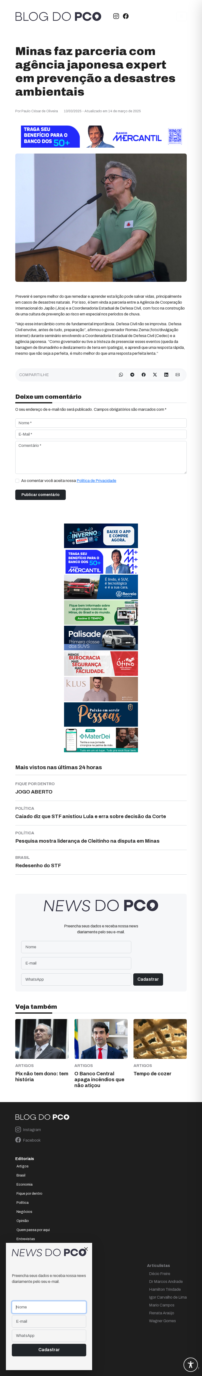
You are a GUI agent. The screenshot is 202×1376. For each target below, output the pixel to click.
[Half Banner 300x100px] (101, 561)
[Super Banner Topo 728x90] (101, 136)
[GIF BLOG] (101, 663)
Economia (25, 1184)
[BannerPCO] (101, 689)
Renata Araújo (161, 1313)
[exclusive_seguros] (101, 714)
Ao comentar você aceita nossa (68, 481)
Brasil (21, 1175)
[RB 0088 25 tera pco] (101, 587)
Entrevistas (26, 1239)
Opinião (23, 1221)
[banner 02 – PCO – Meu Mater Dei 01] (101, 740)
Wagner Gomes (162, 1321)
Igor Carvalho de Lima (168, 1297)
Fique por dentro (29, 1193)
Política (23, 1203)
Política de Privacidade (96, 481)
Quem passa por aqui (33, 1230)
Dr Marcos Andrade (166, 1281)
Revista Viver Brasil (32, 1248)
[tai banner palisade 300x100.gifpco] (101, 638)
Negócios (24, 1212)
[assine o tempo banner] (101, 612)
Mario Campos (161, 1305)
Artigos (23, 1166)
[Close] (86, 1249)
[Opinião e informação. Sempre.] (58, 16)
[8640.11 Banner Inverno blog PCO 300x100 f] (101, 536)
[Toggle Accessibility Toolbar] (190, 1364)
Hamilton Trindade (165, 1289)
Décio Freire (159, 1274)
